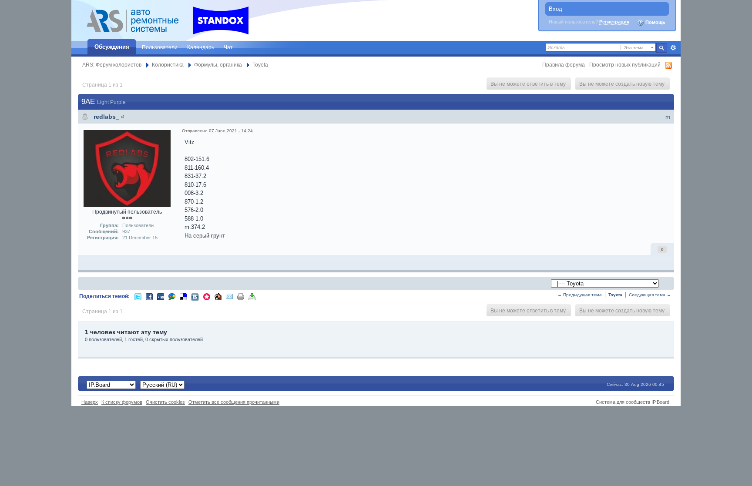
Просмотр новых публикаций (625, 64)
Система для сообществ (623, 402)
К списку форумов (121, 402)
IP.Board (660, 402)
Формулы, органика (218, 64)
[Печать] (240, 296)
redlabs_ (106, 116)
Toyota (260, 64)
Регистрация (614, 21)
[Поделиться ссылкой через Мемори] (206, 296)
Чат (228, 47)
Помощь (654, 22)
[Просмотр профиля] (122, 116)
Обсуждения (111, 47)
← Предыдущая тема (579, 294)
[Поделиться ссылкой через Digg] (160, 296)
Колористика (168, 64)
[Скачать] (251, 296)
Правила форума (563, 64)
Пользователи (160, 47)
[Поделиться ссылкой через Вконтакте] (195, 296)
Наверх (89, 402)
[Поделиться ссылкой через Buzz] (171, 296)
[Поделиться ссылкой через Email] (229, 296)
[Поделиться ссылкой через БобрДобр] (218, 296)
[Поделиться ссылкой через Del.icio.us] (183, 296)
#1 (668, 117)
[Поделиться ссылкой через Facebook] (149, 296)
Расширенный (673, 48)
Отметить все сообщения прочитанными (233, 402)
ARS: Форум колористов (111, 64)
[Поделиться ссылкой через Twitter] (137, 296)
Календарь (200, 47)
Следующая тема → (650, 294)
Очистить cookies (165, 402)
